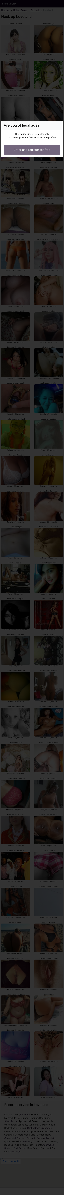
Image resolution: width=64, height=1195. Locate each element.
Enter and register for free (32, 150)
